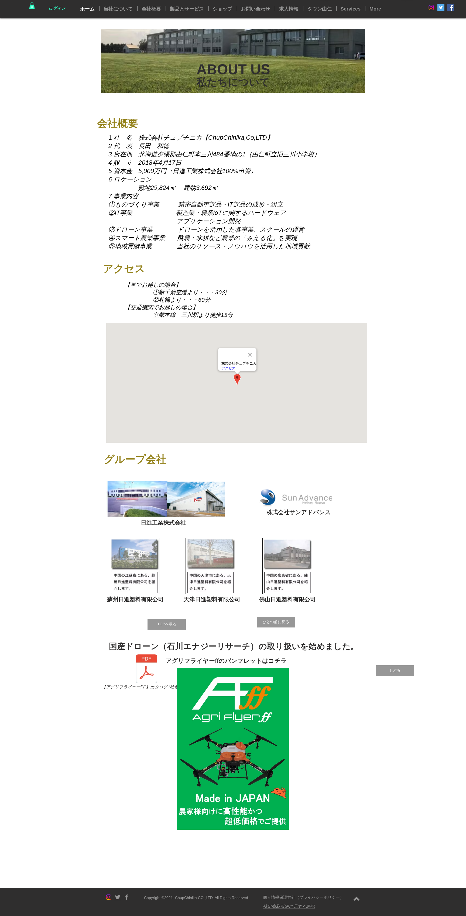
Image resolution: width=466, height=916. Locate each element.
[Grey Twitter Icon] (117, 897)
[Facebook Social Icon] (450, 7)
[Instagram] (108, 897)
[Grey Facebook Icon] (126, 897)
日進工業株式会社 (197, 170)
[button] (32, 5)
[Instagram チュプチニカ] (431, 7)
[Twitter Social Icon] (440, 7)
